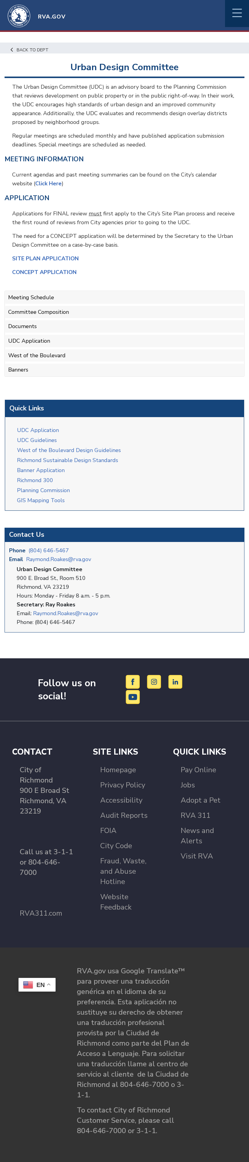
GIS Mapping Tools (41, 500)
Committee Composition (38, 312)
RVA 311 (195, 815)
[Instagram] (155, 681)
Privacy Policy (122, 785)
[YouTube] (133, 696)
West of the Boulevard (37, 355)
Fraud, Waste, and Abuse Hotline (123, 871)
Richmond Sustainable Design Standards (67, 460)
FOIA (108, 830)
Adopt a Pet (200, 800)
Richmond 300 (35, 480)
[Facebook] (133, 681)
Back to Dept (33, 50)
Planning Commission (43, 490)
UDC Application (38, 430)
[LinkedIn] (175, 681)
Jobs (188, 785)
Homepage (118, 770)
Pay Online (198, 770)
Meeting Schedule (31, 297)
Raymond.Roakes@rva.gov (58, 559)
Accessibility (121, 800)
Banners (18, 369)
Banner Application (41, 470)
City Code (116, 846)
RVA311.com (41, 913)
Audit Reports (124, 815)
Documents (22, 326)
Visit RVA (197, 856)
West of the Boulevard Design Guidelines (69, 450)
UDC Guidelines (37, 440)
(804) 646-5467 (49, 550)
